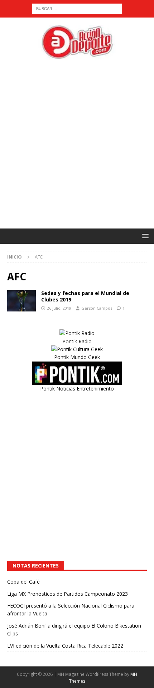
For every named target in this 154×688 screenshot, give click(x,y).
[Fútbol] (21, 300)
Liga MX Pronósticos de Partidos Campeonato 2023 (67, 593)
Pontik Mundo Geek (77, 357)
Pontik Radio (77, 341)
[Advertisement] (77, 144)
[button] (144, 235)
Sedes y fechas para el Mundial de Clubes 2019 (85, 296)
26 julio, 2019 (59, 308)
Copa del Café (23, 581)
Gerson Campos (96, 308)
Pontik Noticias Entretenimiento (77, 388)
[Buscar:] (77, 8)
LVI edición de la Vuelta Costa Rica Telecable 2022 (65, 645)
